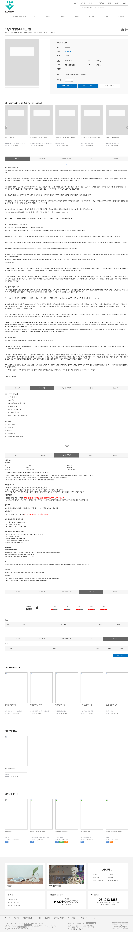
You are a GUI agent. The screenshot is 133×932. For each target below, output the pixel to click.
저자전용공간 (71, 918)
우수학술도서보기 (83, 918)
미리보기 (22, 89)
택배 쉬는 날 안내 (12, 899)
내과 (61, 43)
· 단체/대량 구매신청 (112, 880)
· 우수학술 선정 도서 (97, 880)
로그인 (76, 3)
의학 (34, 16)
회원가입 (83, 3)
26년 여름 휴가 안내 (13, 902)
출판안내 (47, 918)
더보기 (67, 446)
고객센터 (117, 3)
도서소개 (17, 158)
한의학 (77, 16)
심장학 (65, 43)
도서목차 (42, 158)
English (125, 3)
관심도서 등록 (109, 86)
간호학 (48, 16)
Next (127, 127)
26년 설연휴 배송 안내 (14, 905)
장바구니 (110, 3)
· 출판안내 (110, 877)
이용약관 (16, 918)
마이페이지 (91, 3)
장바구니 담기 (87, 86)
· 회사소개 (94, 874)
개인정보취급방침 (27, 918)
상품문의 (115, 158)
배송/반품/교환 (66, 158)
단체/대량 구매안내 (59, 918)
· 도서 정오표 (95, 877)
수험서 (106, 16)
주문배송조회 (100, 3)
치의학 (63, 16)
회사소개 (7, 918)
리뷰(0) (91, 158)
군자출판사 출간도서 (19, 16)
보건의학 (92, 16)
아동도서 (121, 16)
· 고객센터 (110, 874)
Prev (6, 127)
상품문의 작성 (121, 655)
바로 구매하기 (67, 86)
